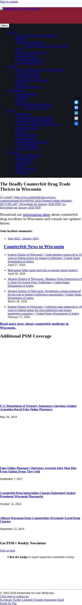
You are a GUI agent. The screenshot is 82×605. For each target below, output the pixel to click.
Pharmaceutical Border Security (34, 117)
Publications (22, 114)
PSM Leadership (25, 169)
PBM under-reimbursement (31, 141)
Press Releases (24, 162)
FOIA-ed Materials (26, 145)
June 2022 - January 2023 (23, 238)
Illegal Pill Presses (26, 56)
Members (21, 165)
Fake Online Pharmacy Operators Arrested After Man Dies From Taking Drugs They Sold (38, 469)
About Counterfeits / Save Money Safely (39, 69)
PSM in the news (25, 158)
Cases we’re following (36, 107)
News (11, 32)
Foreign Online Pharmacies (31, 80)
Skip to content (9, 1)
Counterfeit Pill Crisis (28, 63)
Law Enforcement (26, 93)
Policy (11, 111)
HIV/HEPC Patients (27, 76)
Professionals (15, 90)
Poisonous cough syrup (29, 59)
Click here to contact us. (14, 596)
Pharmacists (22, 97)
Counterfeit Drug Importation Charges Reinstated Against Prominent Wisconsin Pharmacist (38, 494)
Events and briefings (27, 148)
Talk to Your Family (27, 73)
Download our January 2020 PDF (20, 207)
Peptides (20, 39)
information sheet (36, 214)
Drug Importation (25, 138)
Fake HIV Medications (29, 42)
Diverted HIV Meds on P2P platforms (45, 46)
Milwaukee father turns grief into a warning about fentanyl (43, 270)
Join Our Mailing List (28, 155)
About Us (13, 152)
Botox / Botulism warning (31, 52)
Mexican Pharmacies (27, 87)
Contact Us (22, 172)
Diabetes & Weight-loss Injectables (36, 35)
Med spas (21, 83)
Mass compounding (27, 128)
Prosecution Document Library (33, 104)
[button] (8, 603)
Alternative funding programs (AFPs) (37, 124)
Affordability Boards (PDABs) (33, 121)
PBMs (19, 49)
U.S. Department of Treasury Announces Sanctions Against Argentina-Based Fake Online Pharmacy (38, 407)
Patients (12, 66)
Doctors (20, 100)
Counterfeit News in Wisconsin (34, 246)
